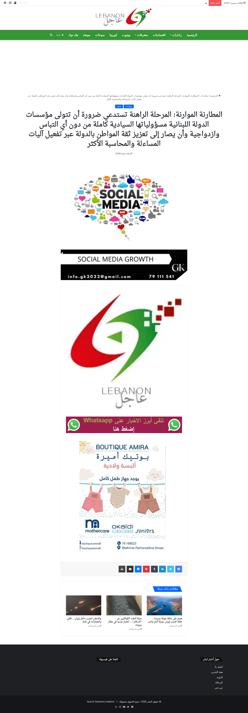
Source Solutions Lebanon (101, 701)
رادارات (177, 35)
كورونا (113, 35)
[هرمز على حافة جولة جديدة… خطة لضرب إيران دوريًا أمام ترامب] (164, 605)
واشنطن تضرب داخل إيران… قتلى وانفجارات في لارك (84, 620)
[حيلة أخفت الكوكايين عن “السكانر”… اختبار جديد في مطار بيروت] (124, 605)
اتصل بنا (219, 666)
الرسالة (219, 682)
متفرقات (142, 35)
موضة (86, 35)
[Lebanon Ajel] (124, 18)
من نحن (219, 687)
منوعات (100, 35)
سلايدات (204, 95)
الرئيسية (192, 35)
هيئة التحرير (217, 672)
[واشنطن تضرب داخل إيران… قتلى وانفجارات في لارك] (83, 605)
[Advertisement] (124, 67)
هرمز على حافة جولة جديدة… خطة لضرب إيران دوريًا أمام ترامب (164, 620)
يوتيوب (126, 35)
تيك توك (73, 35)
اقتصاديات (159, 35)
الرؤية (220, 677)
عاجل (119, 106)
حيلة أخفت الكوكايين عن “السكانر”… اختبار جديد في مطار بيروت (174, 3)
